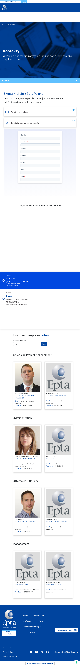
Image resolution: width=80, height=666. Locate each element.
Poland (24, 2)
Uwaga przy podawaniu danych (40, 663)
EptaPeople (26, 621)
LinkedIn (42, 652)
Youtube (47, 652)
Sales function (19, 340)
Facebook (31, 652)
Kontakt (25, 615)
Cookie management (10, 656)
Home (3, 25)
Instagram (36, 652)
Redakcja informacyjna (32, 627)
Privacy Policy (8, 652)
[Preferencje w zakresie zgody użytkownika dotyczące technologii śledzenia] (76, 662)
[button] (76, 80)
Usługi (32, 632)
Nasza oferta (39, 615)
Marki (41, 621)
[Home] (4, 7)
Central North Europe (10, 2)
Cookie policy (7, 648)
